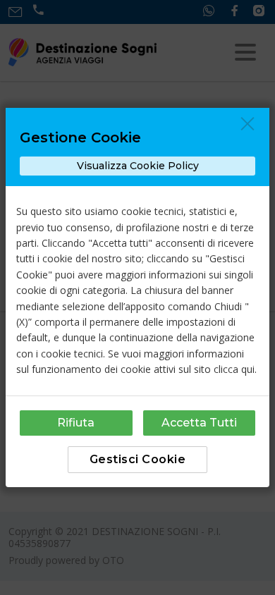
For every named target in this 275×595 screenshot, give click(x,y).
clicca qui (234, 369)
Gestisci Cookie (138, 459)
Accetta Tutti (199, 422)
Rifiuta (75, 422)
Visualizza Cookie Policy (138, 165)
